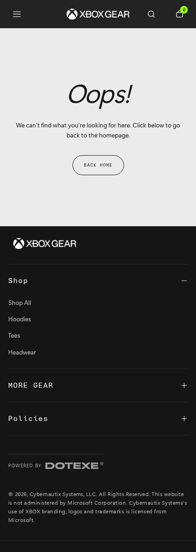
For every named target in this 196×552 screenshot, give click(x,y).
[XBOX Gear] (44, 243)
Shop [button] (18, 280)
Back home (98, 165)
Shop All (19, 302)
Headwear (22, 352)
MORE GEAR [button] (30, 385)
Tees (14, 335)
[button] (155, 14)
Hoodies (19, 318)
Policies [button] (28, 418)
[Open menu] (17, 14)
